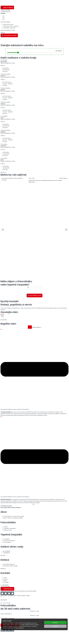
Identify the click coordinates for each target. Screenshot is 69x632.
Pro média (6, 582)
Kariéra (5, 581)
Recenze (3, 555)
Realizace (3, 568)
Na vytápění (6, 539)
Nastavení (55, 626)
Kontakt (5, 579)
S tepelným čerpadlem (9, 528)
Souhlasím (55, 622)
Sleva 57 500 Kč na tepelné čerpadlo (13, 518)
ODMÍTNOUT (21, 627)
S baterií (5, 527)
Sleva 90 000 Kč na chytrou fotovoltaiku (13, 516)
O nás (4, 577)
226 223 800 (4, 320)
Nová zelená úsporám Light (10, 566)
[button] (30, 327)
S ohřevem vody (7, 530)
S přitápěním (6, 553)
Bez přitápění (6, 551)
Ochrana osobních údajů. (23, 595)
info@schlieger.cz (36, 327)
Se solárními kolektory (9, 540)
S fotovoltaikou (7, 542)
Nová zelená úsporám (9, 564)
